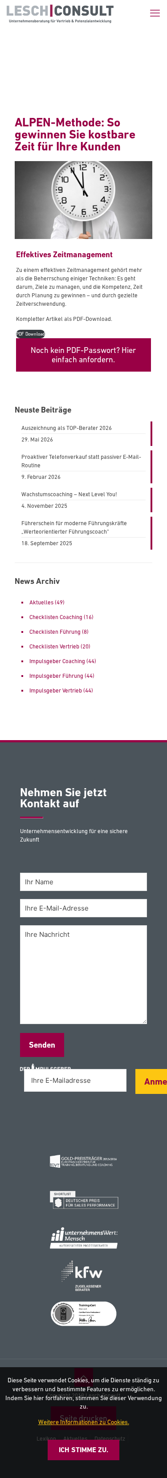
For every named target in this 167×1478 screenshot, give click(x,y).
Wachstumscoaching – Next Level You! (69, 494)
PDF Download (30, 333)
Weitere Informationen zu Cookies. (83, 1421)
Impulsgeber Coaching (57, 661)
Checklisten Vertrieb (54, 646)
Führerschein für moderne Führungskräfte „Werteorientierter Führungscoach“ (74, 527)
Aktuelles (41, 602)
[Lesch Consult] (60, 13)
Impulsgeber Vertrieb (55, 690)
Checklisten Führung (55, 631)
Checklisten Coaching (55, 617)
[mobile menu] (155, 13)
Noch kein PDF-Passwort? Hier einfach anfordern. (83, 354)
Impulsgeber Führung (56, 675)
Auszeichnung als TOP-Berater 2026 (66, 428)
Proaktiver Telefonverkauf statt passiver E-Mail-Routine (81, 461)
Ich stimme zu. (83, 1450)
